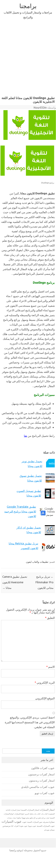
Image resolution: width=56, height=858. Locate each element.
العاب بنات (44, 814)
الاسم (50, 666)
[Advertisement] (28, 57)
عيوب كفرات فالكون (43, 768)
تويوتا (24, 818)
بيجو (27, 818)
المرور (27, 814)
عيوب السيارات (12, 821)
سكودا (19, 818)
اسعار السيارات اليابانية (13, 810)
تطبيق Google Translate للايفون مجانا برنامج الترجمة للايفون (20, 511)
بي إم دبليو (42, 818)
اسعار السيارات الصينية (30, 810)
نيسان (52, 830)
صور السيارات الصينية (34, 822)
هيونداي (46, 830)
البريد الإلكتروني (45, 682)
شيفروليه (46, 822)
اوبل (47, 818)
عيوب (24, 822)
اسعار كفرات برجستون (41, 774)
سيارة (52, 822)
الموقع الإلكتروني (45, 698)
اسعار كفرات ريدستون (42, 780)
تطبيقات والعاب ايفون (37, 561)
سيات (14, 818)
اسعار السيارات (47, 809)
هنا (25, 435)
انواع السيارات (19, 814)
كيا (12, 826)
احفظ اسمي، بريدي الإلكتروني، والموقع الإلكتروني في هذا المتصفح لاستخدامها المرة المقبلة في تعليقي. (30, 722)
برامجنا (28, 6)
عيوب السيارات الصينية (46, 826)
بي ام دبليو (34, 818)
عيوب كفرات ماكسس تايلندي (38, 786)
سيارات (9, 818)
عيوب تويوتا (32, 826)
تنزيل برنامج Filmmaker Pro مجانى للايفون (44, 582)
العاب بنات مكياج (35, 814)
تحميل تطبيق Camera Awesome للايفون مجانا (14, 582)
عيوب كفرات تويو (45, 793)
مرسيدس (6, 826)
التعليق (50, 617)
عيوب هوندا (23, 826)
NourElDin (40, 107)
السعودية (51, 814)
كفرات (16, 826)
